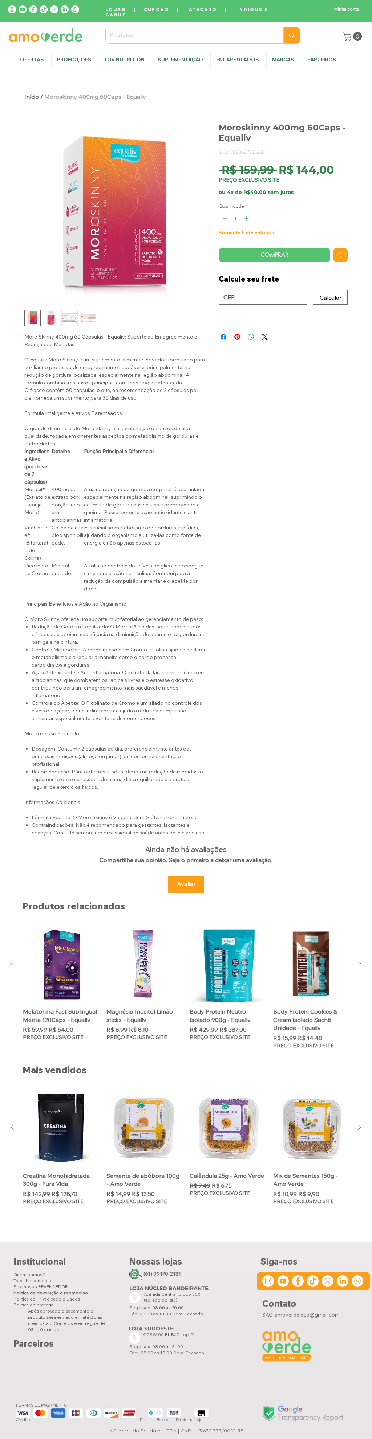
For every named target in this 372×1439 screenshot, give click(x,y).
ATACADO (203, 9)
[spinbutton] (236, 218)
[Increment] (247, 218)
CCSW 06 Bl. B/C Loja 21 (169, 1334)
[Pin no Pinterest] (237, 336)
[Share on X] (264, 336)
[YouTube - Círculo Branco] (23, 9)
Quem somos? (29, 1274)
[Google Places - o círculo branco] (135, 1297)
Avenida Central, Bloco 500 (172, 1294)
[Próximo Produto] (359, 963)
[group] (186, 987)
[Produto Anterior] (12, 963)
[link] (353, 36)
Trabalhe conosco (32, 1280)
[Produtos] (291, 35)
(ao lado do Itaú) (160, 1300)
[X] (54, 9)
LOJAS (115, 9)
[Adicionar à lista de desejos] (340, 255)
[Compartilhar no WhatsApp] (251, 336)
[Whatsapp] (75, 9)
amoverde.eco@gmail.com (307, 1314)
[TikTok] (44, 9)
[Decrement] (224, 218)
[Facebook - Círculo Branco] (33, 9)
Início (31, 96)
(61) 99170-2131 (162, 1273)
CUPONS (156, 9)
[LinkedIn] (65, 9)
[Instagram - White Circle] (12, 9)
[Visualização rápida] (61, 964)
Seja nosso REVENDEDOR (40, 1286)
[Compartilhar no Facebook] (223, 336)
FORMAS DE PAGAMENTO (41, 1405)
